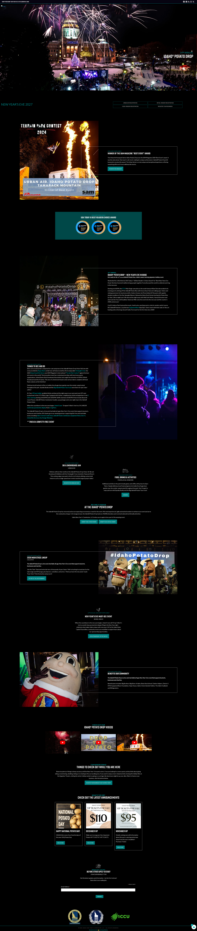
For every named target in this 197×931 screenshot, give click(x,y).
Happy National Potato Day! (68, 831)
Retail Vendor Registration (165, 103)
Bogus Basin (41, 371)
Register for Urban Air (115, 169)
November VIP (122, 831)
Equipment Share (75, 415)
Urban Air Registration (130, 103)
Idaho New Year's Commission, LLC (93, 927)
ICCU (123, 288)
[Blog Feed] (188, 2)
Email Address (65, 887)
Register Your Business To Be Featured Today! (98, 783)
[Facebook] (184, 2)
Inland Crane (58, 405)
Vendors (125, 495)
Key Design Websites (46, 418)
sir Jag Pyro (52, 408)
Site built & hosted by (98, 929)
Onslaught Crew (80, 371)
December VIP (92, 831)
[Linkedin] (186, 2)
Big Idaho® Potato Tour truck (62, 387)
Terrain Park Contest (72, 373)
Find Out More (60, 843)
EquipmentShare (134, 307)
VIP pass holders (37, 393)
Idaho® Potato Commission (61, 415)
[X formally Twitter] (193, 2)
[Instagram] (191, 2)
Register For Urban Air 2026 (71, 483)
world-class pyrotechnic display (36, 408)
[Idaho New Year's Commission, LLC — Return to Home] (14, 7)
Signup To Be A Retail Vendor (107, 522)
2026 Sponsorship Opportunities (98, 636)
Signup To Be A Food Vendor (89, 522)
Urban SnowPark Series (37, 373)
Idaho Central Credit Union (45, 415)
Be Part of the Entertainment (37, 578)
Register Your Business (165, 106)
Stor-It (83, 415)
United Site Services (33, 418)
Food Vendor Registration (130, 106)
